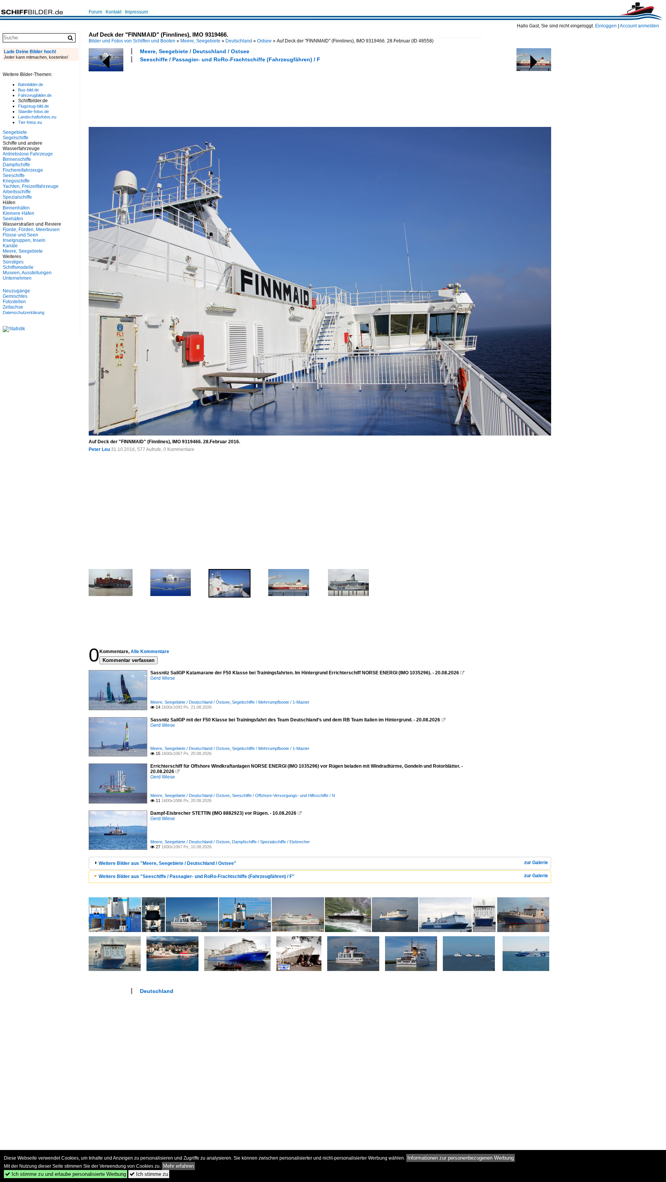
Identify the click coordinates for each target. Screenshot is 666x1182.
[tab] (320, 863)
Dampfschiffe (16, 164)
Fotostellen (14, 301)
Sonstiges (13, 262)
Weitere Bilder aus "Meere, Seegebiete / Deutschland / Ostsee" (167, 863)
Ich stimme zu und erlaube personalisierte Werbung (65, 1174)
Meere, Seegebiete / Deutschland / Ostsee (194, 51)
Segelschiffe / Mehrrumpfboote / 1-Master (270, 702)
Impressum (136, 12)
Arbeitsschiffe (17, 191)
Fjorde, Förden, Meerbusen (31, 229)
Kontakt (113, 12)
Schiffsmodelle (18, 267)
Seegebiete (15, 132)
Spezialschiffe (17, 197)
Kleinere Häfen (18, 213)
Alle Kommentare (150, 651)
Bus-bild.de (28, 90)
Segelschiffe (16, 137)
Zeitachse (13, 307)
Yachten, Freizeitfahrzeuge (31, 186)
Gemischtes (15, 296)
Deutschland (238, 41)
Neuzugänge (16, 291)
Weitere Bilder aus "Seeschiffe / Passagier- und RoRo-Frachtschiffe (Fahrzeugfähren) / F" (196, 876)
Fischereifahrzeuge (23, 170)
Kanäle (10, 245)
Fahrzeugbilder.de (35, 95)
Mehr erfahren (178, 1166)
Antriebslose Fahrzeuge (28, 154)
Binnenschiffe (17, 159)
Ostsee (264, 41)
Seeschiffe (14, 175)
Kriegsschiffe (16, 181)
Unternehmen (17, 278)
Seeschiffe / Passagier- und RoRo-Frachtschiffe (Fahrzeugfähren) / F (230, 59)
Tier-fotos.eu (30, 122)
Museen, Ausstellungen (27, 272)
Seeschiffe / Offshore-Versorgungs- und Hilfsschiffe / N (283, 795)
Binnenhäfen (16, 208)
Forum (95, 12)
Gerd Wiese (162, 678)
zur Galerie (536, 862)
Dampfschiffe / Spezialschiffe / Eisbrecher (271, 841)
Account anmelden (639, 26)
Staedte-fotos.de (33, 111)
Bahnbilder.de (30, 84)
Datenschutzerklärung (23, 312)
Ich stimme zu (149, 1174)
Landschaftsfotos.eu (37, 117)
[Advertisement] (229, 93)
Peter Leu (99, 449)
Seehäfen (13, 218)
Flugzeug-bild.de (33, 106)
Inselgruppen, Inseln (24, 240)
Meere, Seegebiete (200, 41)
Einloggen (606, 26)
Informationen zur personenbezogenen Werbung (460, 1158)
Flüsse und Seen (20, 235)
